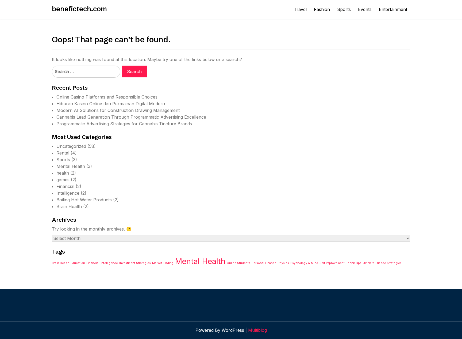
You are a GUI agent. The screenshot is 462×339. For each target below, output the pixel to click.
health (62, 173)
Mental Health (70, 166)
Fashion (322, 9)
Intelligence (67, 193)
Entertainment (393, 9)
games (63, 179)
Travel (300, 9)
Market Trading (163, 263)
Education (78, 263)
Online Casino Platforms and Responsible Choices (106, 97)
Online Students (238, 263)
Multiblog (257, 330)
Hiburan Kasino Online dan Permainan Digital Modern (110, 103)
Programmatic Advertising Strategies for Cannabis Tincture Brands (124, 123)
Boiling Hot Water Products (84, 199)
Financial (65, 186)
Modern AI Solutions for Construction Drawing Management (118, 110)
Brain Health (69, 206)
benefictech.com (79, 9)
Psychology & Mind (304, 263)
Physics (283, 263)
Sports (344, 9)
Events (365, 9)
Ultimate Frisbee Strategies (382, 263)
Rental (62, 153)
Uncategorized (71, 146)
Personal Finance (264, 263)
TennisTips (353, 263)
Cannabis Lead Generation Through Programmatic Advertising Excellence (131, 117)
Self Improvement (332, 263)
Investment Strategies (135, 263)
